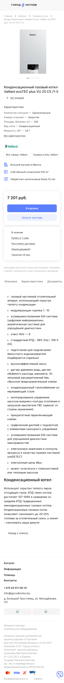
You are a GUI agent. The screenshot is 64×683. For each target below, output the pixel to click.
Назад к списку (18, 533)
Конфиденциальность (16, 678)
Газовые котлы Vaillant (45, 154)
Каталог (22, 16)
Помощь (9, 575)
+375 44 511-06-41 (15, 587)
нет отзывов (17, 97)
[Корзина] (58, 5)
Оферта (38, 678)
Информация (12, 569)
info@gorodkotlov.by (17, 593)
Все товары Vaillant (16, 154)
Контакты (10, 580)
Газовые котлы (40, 16)
